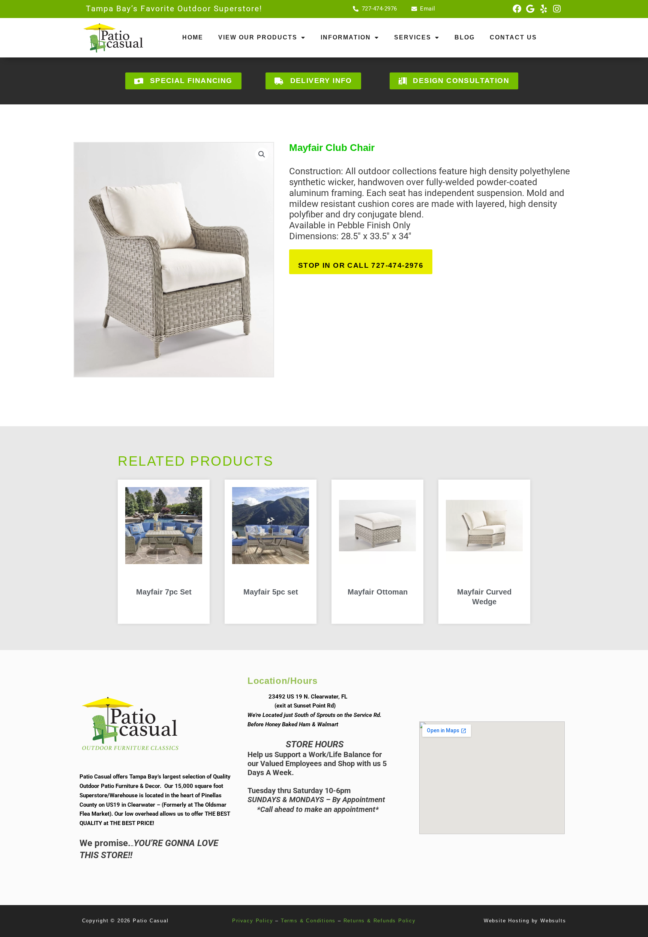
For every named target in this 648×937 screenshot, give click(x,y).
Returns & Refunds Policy (380, 920)
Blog (464, 37)
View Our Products (257, 37)
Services (412, 37)
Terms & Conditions (308, 920)
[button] (261, 154)
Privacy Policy (252, 920)
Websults (553, 920)
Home (192, 37)
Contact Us (513, 37)
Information (346, 37)
